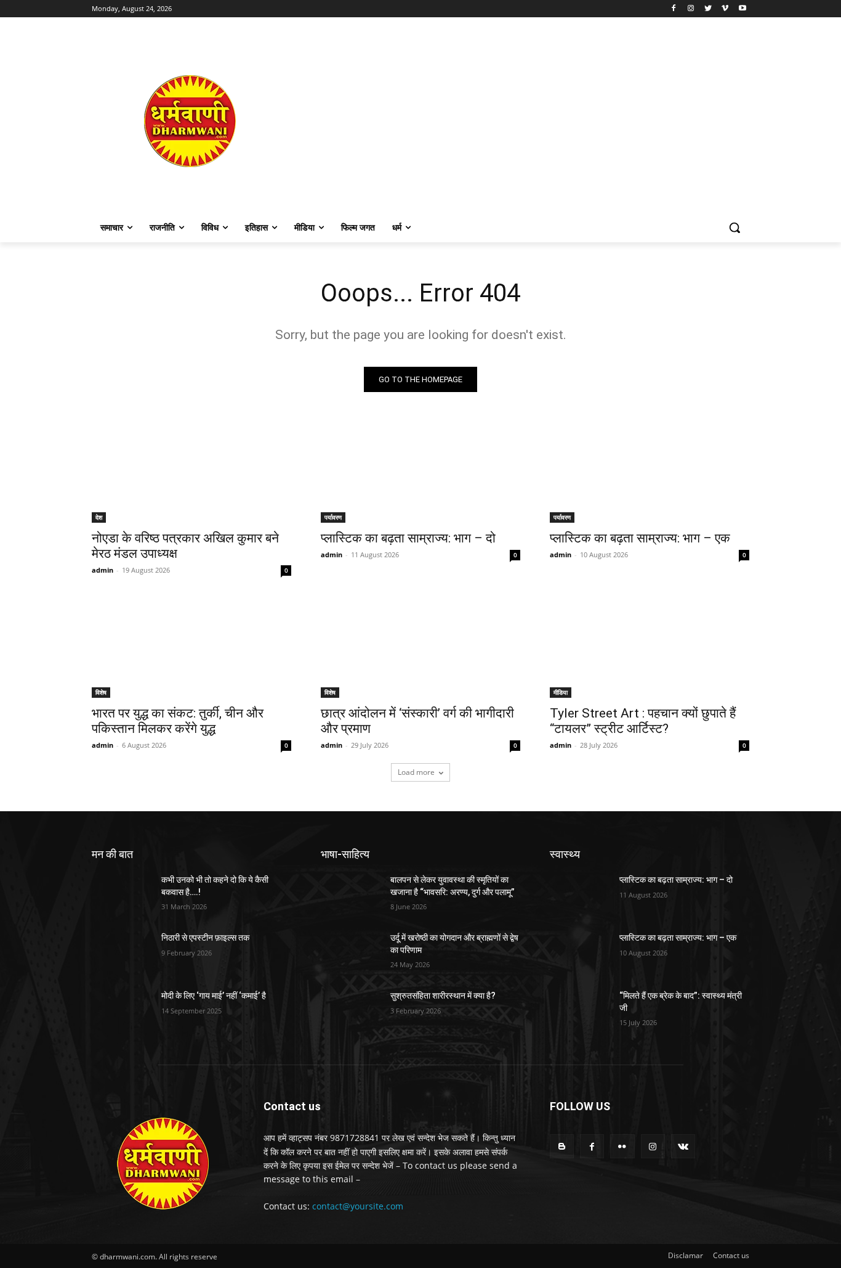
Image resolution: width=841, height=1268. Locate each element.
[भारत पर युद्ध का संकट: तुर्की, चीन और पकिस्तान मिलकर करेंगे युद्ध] (191, 648)
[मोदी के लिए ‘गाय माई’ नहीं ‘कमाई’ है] (121, 1011)
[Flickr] (622, 1146)
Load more (416, 772)
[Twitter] (708, 9)
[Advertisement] (519, 121)
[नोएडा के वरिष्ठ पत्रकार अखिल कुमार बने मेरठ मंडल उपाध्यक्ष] (191, 473)
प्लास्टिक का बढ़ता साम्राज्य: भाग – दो (408, 538)
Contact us (731, 1255)
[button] (734, 227)
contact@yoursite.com (357, 1206)
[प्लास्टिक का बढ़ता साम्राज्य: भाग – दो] (420, 473)
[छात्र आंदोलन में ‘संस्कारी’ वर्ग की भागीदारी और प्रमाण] (420, 648)
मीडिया (560, 692)
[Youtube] (742, 9)
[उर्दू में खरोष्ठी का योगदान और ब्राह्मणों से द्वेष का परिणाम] (350, 953)
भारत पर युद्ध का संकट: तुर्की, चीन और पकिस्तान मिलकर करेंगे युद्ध (178, 721)
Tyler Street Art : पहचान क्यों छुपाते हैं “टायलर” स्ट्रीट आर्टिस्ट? (643, 721)
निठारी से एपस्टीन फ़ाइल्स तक (205, 938)
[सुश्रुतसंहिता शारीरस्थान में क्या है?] (350, 1011)
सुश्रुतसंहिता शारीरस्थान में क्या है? (443, 995)
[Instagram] (691, 9)
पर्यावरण (333, 517)
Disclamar (685, 1255)
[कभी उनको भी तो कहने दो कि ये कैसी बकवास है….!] (121, 895)
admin (102, 570)
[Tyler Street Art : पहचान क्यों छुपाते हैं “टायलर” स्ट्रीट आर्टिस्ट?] (649, 648)
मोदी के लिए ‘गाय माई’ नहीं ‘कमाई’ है (213, 995)
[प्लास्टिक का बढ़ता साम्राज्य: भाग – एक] (649, 473)
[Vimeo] (725, 9)
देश (98, 517)
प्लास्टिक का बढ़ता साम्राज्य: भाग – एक (640, 538)
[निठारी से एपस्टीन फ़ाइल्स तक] (121, 953)
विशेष (101, 692)
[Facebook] (674, 9)
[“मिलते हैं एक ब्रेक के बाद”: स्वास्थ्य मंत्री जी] (580, 1011)
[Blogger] (562, 1146)
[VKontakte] (683, 1146)
